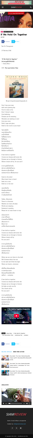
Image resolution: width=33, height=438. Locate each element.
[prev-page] (2, 379)
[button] (2, 7)
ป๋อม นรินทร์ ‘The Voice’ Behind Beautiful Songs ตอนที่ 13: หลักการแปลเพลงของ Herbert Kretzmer (20, 373)
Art (2, 359)
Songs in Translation (8, 31)
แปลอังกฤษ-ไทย (18, 335)
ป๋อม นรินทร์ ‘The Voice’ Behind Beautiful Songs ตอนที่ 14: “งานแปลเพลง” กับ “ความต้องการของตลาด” (20, 365)
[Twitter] (16, 428)
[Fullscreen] (29, 403)
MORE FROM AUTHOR (18, 352)
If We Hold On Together (19, 333)
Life (6, 29)
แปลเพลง (26, 335)
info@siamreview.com (20, 424)
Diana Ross (9, 333)
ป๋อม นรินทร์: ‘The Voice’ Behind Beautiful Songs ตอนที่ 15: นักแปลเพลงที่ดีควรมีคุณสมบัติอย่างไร (20, 357)
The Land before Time (7, 335)
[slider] (15, 403)
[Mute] (27, 403)
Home (2, 29)
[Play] (3, 403)
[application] (16, 396)
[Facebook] (12, 428)
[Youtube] (20, 428)
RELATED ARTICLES (7, 352)
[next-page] (5, 379)
